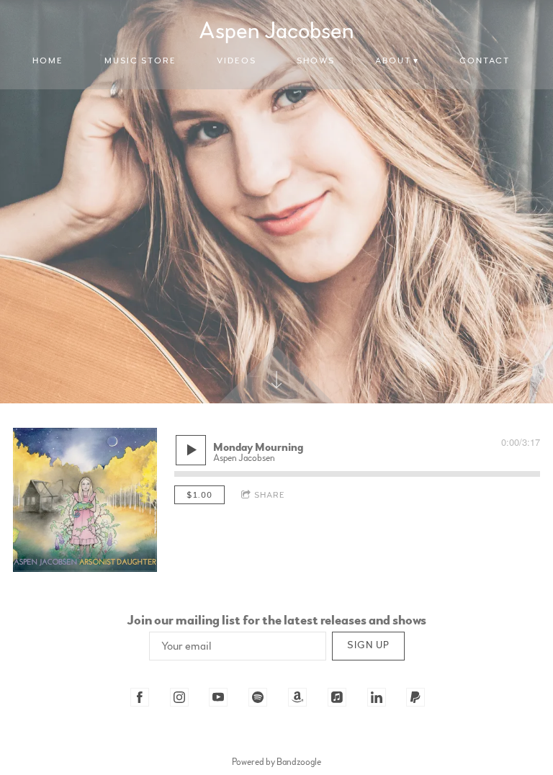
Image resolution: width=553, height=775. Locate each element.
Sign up (368, 645)
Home (47, 60)
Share (269, 494)
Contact (484, 60)
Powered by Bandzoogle (276, 762)
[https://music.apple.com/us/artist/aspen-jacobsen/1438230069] (337, 697)
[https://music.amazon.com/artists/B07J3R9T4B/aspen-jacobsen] (297, 697)
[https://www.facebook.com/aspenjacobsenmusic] (139, 697)
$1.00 (199, 494)
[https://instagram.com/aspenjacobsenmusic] (179, 697)
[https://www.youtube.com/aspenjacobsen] (218, 697)
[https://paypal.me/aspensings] (415, 697)
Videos (236, 60)
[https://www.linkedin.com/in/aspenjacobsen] (376, 697)
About (393, 60)
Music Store (140, 60)
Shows (316, 60)
